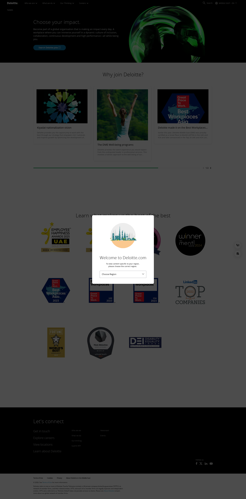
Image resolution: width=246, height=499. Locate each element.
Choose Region (109, 274)
